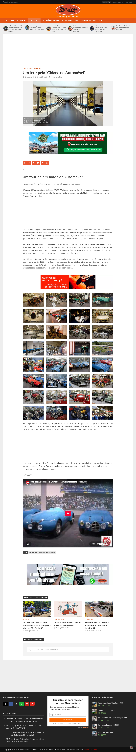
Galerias (26, 619)
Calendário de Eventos (51, 20)
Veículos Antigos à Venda (15, 20)
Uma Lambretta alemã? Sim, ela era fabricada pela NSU (123, 27)
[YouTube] (32, 704)
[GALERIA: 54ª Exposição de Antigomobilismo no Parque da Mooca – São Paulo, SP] (5, 28)
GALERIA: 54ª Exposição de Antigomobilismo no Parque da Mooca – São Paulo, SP (15, 28)
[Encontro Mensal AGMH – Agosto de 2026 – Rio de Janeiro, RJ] (99, 609)
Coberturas (89, 619)
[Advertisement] (68, 52)
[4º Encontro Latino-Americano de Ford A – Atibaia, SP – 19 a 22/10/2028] (92, 28)
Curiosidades (36, 69)
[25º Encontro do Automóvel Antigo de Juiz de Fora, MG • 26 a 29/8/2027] (70, 28)
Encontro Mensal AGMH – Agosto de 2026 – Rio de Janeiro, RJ (97, 625)
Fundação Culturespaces (47, 552)
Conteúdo (33, 20)
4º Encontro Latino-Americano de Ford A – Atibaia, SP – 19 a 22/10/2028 (101, 28)
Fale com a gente (118, 2)
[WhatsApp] (21, 704)
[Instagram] (5, 704)
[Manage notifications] (131, 747)
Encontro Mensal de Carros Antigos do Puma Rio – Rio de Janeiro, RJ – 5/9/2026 (59, 28)
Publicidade (128, 2)
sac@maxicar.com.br (90, 750)
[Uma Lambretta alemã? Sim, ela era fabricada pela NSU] (113, 27)
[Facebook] (11, 704)
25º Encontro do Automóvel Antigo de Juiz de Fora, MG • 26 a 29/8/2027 (80, 28)
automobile (33, 552)
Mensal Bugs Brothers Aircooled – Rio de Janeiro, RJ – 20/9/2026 (37, 27)
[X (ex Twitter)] (16, 704)
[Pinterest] (27, 704)
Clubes (68, 20)
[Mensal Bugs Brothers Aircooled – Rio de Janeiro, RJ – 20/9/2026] (27, 27)
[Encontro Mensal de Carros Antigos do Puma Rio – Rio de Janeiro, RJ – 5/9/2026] (48, 28)
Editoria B (44, 77)
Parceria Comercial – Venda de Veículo (91, 20)
